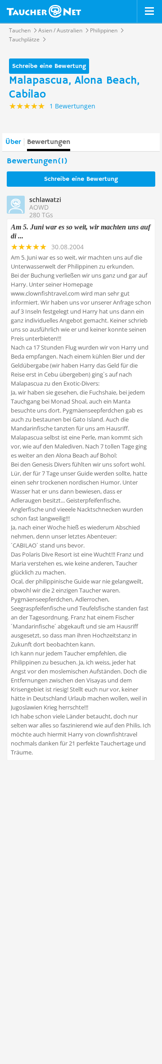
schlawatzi (45, 199)
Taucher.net (44, 11)
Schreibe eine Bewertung (49, 66)
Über (13, 142)
